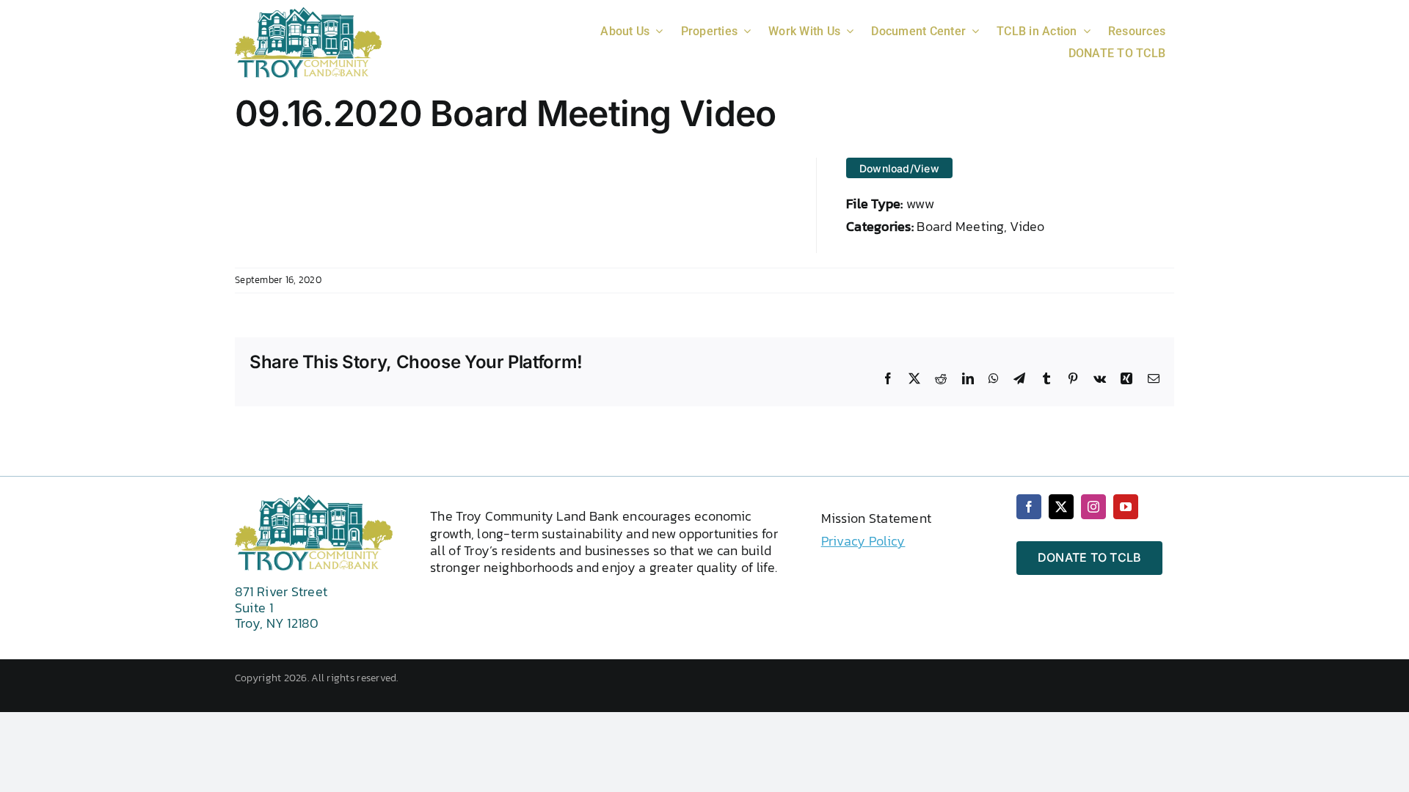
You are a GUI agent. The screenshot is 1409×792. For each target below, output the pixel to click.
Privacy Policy (863, 541)
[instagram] (1093, 506)
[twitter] (1061, 506)
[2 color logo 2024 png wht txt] (308, 13)
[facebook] (1028, 506)
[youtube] (1125, 506)
